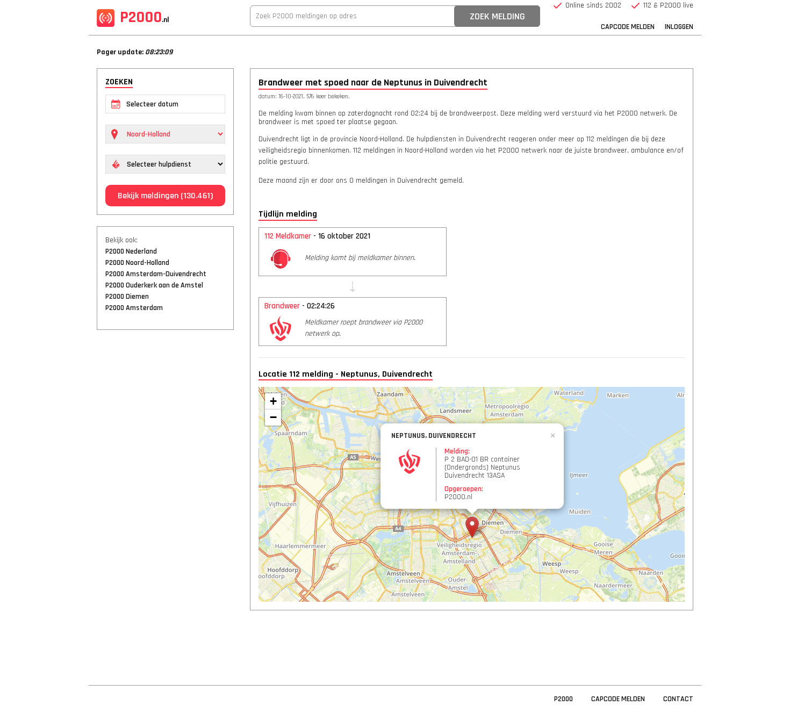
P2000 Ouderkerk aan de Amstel (154, 285)
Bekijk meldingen (165, 195)
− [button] (273, 417)
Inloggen (679, 27)
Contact (678, 699)
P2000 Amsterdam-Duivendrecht (155, 274)
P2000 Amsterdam (134, 308)
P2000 (144, 17)
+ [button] (273, 401)
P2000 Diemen (127, 296)
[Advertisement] (165, 502)
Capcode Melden (628, 27)
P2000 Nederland (131, 251)
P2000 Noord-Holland (137, 263)
